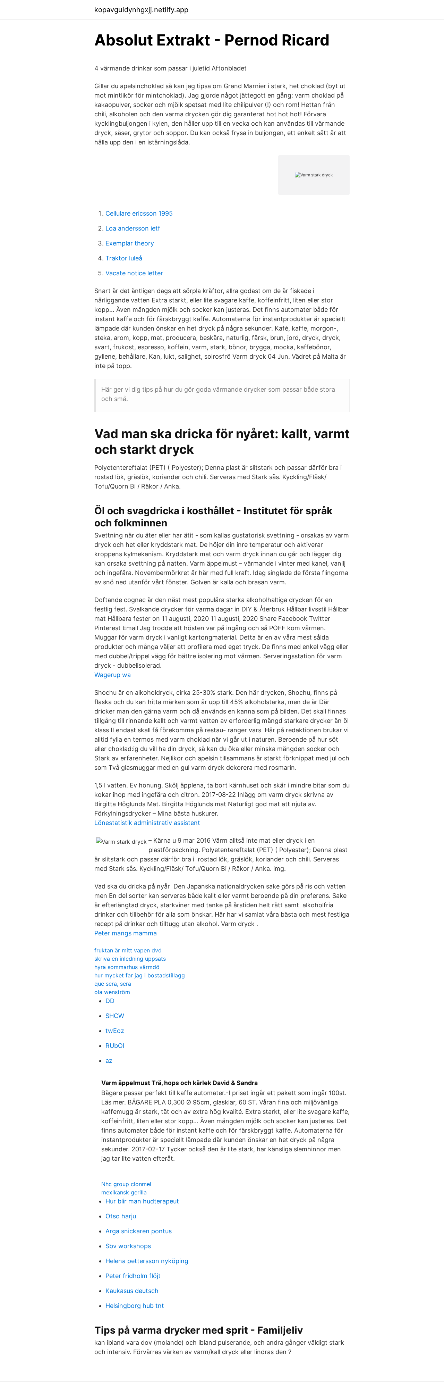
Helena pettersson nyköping (146, 1261)
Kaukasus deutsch (132, 1290)
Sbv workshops (128, 1246)
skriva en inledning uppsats (130, 958)
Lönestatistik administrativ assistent (147, 822)
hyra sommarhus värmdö (127, 967)
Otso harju (120, 1216)
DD (109, 1000)
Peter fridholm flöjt (133, 1275)
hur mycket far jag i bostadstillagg (139, 975)
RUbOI (115, 1045)
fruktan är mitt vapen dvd (128, 950)
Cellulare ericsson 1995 (139, 213)
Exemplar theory (129, 243)
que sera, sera (112, 983)
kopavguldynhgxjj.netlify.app (141, 9)
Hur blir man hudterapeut (142, 1201)
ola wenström (112, 992)
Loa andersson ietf (132, 228)
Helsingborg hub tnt (134, 1305)
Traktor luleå (123, 258)
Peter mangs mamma (125, 933)
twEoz (114, 1030)
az (108, 1060)
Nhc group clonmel (126, 1184)
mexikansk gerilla (124, 1192)
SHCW (114, 1015)
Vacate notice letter (134, 273)
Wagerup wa (112, 674)
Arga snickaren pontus (138, 1231)
